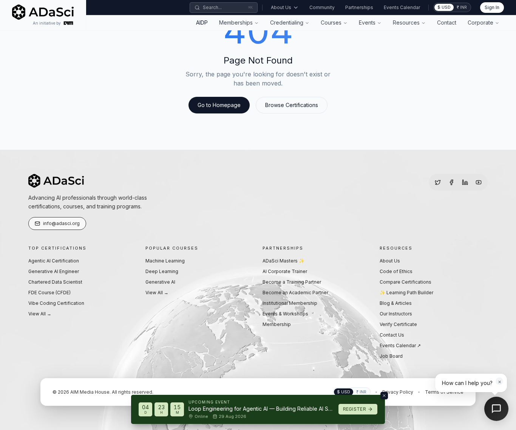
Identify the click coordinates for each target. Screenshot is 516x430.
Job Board (391, 356)
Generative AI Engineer (53, 271)
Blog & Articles (396, 303)
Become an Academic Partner (295, 292)
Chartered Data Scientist (55, 282)
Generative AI (160, 282)
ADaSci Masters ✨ (283, 261)
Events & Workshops (285, 314)
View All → (39, 314)
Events (367, 22)
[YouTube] (479, 182)
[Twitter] (438, 182)
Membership (277, 324)
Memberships (236, 22)
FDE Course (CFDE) (49, 292)
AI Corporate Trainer (285, 271)
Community (322, 7)
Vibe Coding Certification (56, 303)
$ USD (444, 7)
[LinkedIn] (465, 182)
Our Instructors (396, 314)
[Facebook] (451, 182)
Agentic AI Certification (53, 261)
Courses (331, 22)
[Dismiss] (384, 395)
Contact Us (392, 335)
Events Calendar (402, 7)
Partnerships (359, 7)
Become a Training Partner (292, 282)
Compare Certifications (405, 282)
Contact (446, 22)
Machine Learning (165, 261)
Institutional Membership (290, 303)
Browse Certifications (291, 105)
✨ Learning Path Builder (406, 292)
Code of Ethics (396, 271)
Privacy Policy (397, 392)
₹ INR (462, 7)
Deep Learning (161, 271)
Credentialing (286, 22)
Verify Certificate (398, 324)
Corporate (480, 22)
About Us (281, 7)
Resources (406, 22)
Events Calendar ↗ (400, 345)
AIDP (202, 22)
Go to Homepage (219, 105)
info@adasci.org (61, 223)
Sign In (492, 7)
